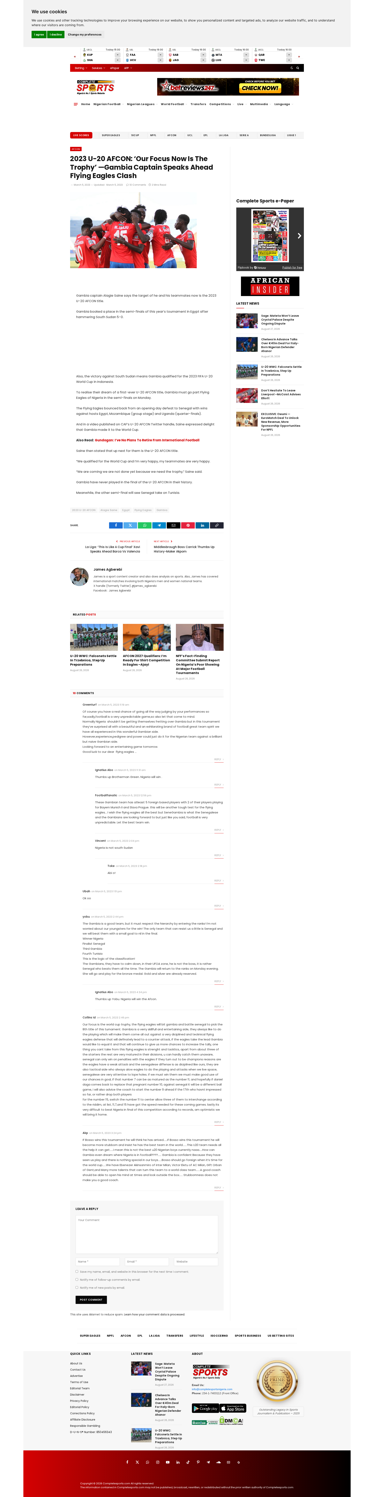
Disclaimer (77, 1395)
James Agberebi (108, 569)
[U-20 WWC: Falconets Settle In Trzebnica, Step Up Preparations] (94, 637)
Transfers (198, 104)
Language (282, 104)
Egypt (126, 510)
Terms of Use (79, 1382)
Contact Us (78, 1370)
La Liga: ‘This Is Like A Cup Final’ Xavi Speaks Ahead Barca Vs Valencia (112, 549)
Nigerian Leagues (140, 104)
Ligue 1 (291, 135)
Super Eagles (111, 135)
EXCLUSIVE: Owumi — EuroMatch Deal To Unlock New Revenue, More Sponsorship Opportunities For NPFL (280, 422)
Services (97, 68)
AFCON (171, 135)
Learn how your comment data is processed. (154, 1314)
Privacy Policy (79, 1401)
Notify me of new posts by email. (102, 1288)
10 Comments (138, 184)
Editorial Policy (79, 1407)
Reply (218, 759)
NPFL (153, 135)
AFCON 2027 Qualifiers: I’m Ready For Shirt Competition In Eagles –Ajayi (146, 660)
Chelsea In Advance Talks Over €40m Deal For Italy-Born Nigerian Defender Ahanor (280, 345)
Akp (85, 1133)
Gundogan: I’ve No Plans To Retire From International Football (147, 440)
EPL (206, 135)
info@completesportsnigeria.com (212, 1389)
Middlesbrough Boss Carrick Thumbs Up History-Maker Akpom (184, 549)
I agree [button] (39, 34)
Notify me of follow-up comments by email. (110, 1280)
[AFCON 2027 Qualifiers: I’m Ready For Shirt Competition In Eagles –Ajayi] (147, 637)
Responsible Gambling (85, 1426)
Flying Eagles (143, 510)
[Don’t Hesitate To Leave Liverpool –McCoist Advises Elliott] (247, 395)
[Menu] (76, 104)
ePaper (114, 68)
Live (240, 104)
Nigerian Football (107, 104)
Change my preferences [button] (85, 34)
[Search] (297, 68)
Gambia (162, 510)
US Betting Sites (281, 1336)
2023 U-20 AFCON (84, 510)
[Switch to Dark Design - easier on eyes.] (292, 68)
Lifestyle (197, 1336)
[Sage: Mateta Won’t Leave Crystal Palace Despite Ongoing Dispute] (247, 320)
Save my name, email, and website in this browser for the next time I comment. (134, 1272)
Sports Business (248, 1336)
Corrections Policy (82, 1413)
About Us (76, 1363)
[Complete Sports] (95, 87)
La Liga (223, 135)
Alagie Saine (109, 510)
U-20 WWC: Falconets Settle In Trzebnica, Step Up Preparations (93, 660)
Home (85, 104)
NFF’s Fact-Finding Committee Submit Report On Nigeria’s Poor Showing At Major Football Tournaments (198, 664)
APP (126, 68)
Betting (79, 68)
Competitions (220, 104)
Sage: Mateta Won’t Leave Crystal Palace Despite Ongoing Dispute (280, 319)
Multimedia (259, 104)
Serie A (244, 135)
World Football (172, 104)
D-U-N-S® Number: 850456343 (91, 1432)
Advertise (76, 1376)
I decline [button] (56, 34)
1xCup (135, 135)
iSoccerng (219, 1336)
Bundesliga (268, 135)
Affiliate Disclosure (82, 1420)
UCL (189, 135)
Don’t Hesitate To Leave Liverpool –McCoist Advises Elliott (281, 394)
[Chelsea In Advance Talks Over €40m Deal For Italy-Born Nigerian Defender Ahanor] (247, 344)
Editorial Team (80, 1388)
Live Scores (81, 135)
